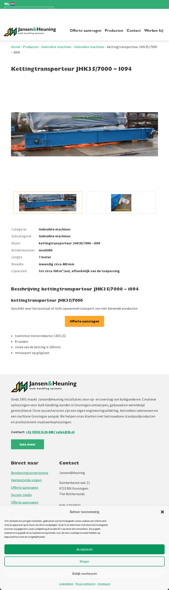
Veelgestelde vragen (26, 480)
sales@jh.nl (65, 432)
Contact (134, 30)
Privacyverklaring (85, 583)
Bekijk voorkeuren (84, 573)
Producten (114, 30)
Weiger (84, 561)
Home (15, 47)
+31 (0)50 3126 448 (40, 432)
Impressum (103, 583)
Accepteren (85, 549)
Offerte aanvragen (85, 30)
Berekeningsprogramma (29, 472)
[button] (162, 512)
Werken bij (153, 30)
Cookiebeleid (66, 583)
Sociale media (21, 495)
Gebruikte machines (56, 47)
